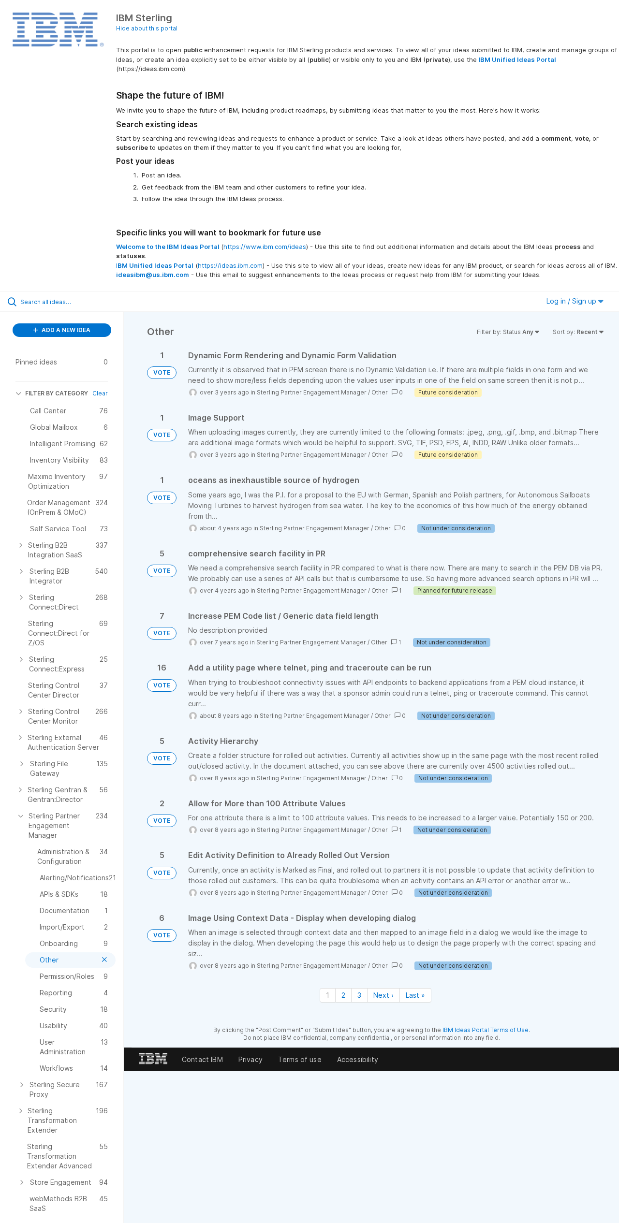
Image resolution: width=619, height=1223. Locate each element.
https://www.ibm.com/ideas (264, 246)
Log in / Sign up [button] (572, 301)
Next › (383, 995)
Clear (100, 393)
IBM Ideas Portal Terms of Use (485, 1030)
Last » (415, 995)
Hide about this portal (146, 28)
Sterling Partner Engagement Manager (312, 392)
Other (379, 392)
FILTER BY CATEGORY (56, 393)
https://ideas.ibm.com (230, 265)
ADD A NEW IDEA (65, 330)
